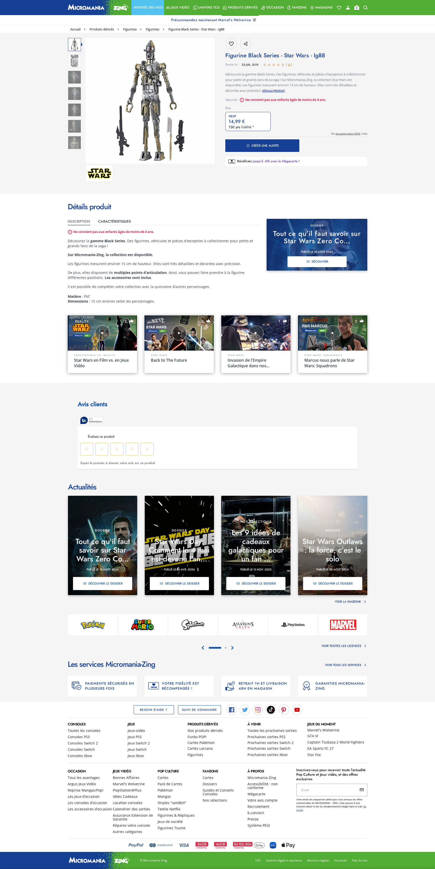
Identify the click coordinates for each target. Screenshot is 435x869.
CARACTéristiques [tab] (114, 221)
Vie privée (340, 860)
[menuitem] (147, 7)
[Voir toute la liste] (339, 8)
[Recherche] (365, 8)
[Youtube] (297, 709)
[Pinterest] (284, 709)
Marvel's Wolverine (323, 730)
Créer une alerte (265, 145)
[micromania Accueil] (97, 7)
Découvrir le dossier (105, 583)
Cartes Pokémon (201, 742)
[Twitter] (244, 709)
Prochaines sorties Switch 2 (270, 742)
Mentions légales (318, 860)
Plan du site (359, 860)
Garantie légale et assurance (284, 860)
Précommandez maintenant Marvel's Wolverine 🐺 (214, 19)
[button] (147, 7)
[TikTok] (271, 709)
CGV (258, 860)
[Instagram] (257, 709)
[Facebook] (231, 709)
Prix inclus (349, 134)
